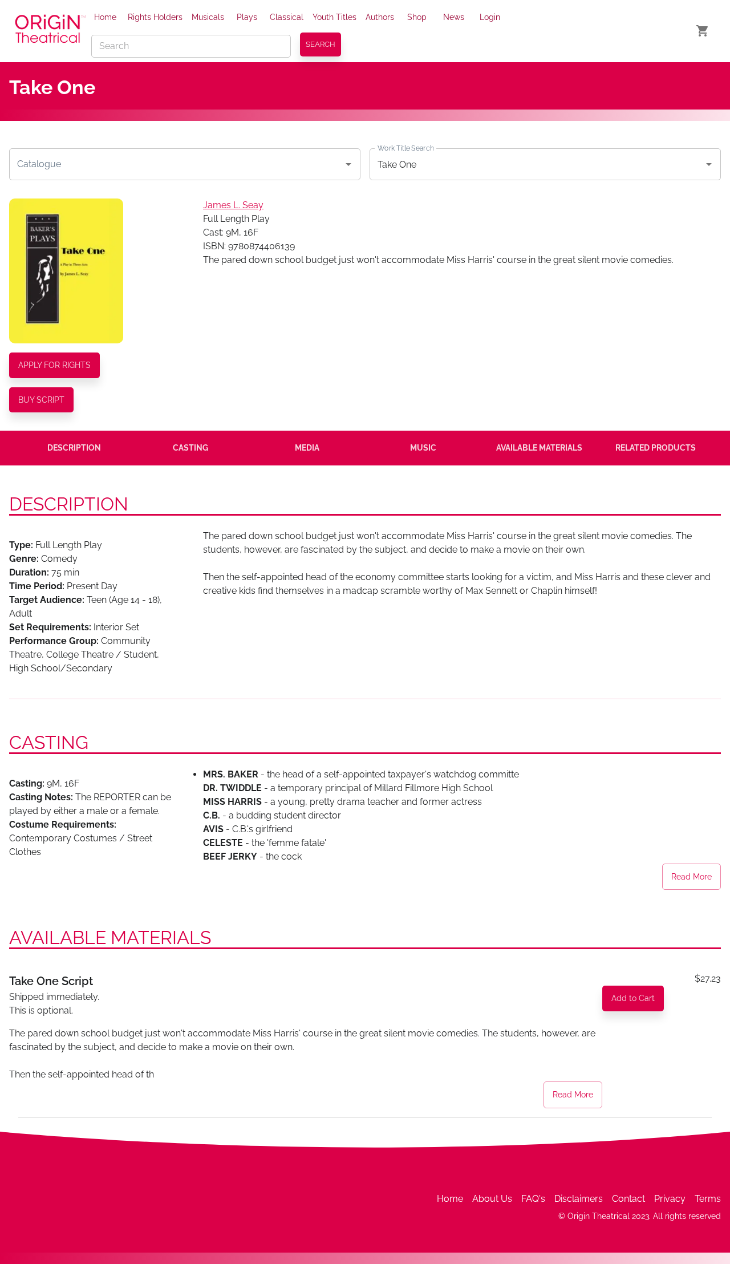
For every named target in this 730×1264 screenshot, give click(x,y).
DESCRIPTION (74, 447)
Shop (417, 17)
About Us (492, 1198)
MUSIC (423, 447)
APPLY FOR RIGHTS (54, 365)
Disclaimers (578, 1198)
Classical (286, 17)
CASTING (190, 447)
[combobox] (176, 164)
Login (490, 17)
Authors (380, 17)
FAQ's (533, 1198)
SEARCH (320, 44)
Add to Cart (633, 998)
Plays (247, 17)
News (453, 17)
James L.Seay (233, 205)
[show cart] (702, 30)
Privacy (670, 1198)
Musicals (208, 17)
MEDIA (307, 447)
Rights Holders (155, 17)
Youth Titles (334, 17)
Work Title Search (405, 148)
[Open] (348, 164)
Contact (628, 1198)
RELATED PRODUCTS (655, 447)
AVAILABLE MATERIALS (539, 447)
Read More (691, 876)
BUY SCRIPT (41, 399)
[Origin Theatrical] (50, 31)
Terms (708, 1198)
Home (105, 17)
